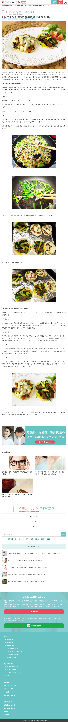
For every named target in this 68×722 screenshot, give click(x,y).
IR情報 (6, 711)
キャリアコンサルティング (12, 673)
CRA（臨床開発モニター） (14, 648)
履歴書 (48, 539)
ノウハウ (34, 526)
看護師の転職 (9, 639)
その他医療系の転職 (10, 657)
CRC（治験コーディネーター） (15, 651)
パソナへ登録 (34, 612)
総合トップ (7, 636)
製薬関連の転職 (9, 645)
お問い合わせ (8, 702)
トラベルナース (19, 539)
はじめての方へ (8, 664)
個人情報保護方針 (9, 708)
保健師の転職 (9, 642)
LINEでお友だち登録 (60, 2)
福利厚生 (7, 676)
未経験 (37, 539)
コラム (15, 5)
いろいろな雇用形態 (10, 670)
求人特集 (6, 682)
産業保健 (10, 539)
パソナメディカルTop (7, 5)
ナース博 (6, 692)
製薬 (27, 539)
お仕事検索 (54, 2)
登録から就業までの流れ (12, 667)
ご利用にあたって (9, 705)
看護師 (43, 539)
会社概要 (6, 714)
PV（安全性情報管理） (13, 654)
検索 (63, 534)
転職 (31, 539)
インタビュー (34, 516)
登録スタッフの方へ (10, 695)
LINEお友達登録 (36, 626)
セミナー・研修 (8, 689)
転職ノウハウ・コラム (11, 686)
